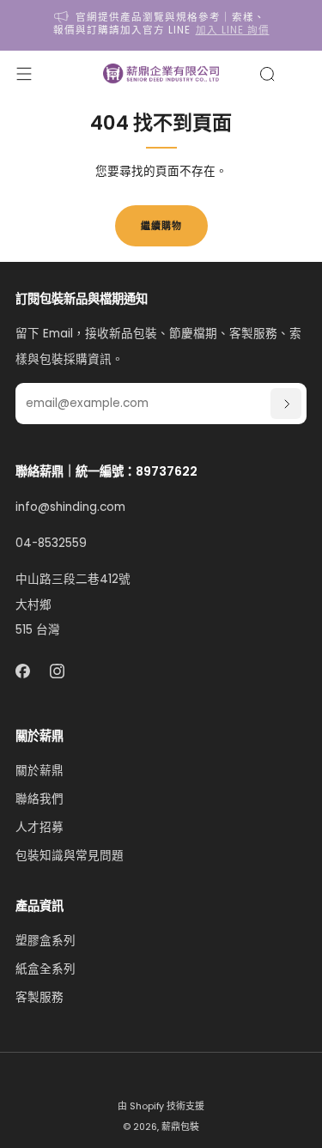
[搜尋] (267, 73)
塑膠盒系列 (45, 940)
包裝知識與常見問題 (69, 855)
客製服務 (39, 997)
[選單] (24, 73)
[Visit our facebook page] (22, 671)
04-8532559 (51, 543)
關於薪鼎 (39, 770)
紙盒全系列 (45, 969)
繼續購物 (161, 226)
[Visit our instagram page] (58, 671)
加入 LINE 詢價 (233, 30)
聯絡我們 (39, 799)
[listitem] (161, 25)
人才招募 (39, 827)
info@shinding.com (70, 507)
